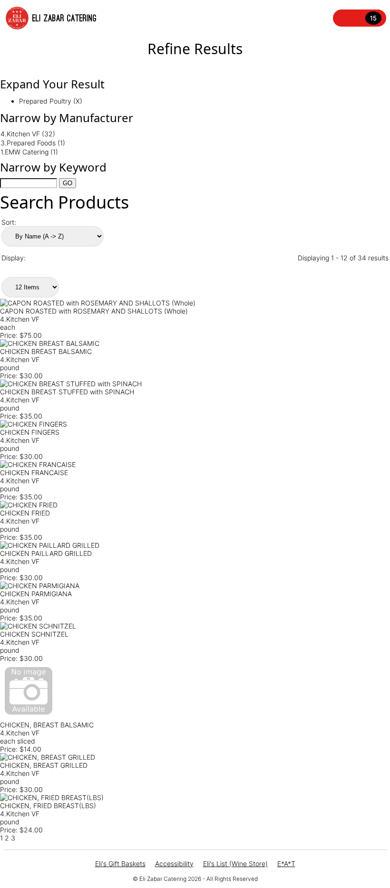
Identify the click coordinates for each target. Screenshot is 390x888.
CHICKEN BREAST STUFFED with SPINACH (67, 392)
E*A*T (286, 863)
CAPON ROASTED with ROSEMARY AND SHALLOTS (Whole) (94, 311)
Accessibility (174, 863)
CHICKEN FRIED (25, 513)
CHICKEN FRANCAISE (34, 472)
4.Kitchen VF (19, 319)
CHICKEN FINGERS (29, 432)
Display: (13, 258)
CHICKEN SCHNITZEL (34, 634)
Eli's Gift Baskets (120, 863)
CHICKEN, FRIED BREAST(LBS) (48, 806)
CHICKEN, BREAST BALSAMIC (47, 725)
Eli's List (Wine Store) (235, 863)
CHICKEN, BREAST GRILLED (44, 765)
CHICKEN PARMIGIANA (36, 594)
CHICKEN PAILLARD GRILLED (46, 553)
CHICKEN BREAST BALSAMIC (46, 351)
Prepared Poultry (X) (50, 101)
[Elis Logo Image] (17, 18)
